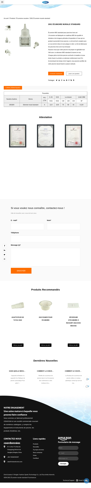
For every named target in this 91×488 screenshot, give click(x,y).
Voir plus (45, 189)
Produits (12, 18)
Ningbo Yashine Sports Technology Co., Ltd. (28, 474)
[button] (8, 21)
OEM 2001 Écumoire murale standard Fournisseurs (20, 477)
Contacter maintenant (56, 73)
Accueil (6, 18)
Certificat (36, 458)
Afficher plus (17, 345)
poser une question (74, 73)
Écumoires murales (22, 18)
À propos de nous (38, 449)
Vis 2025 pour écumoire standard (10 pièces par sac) (46, 320)
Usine (34, 455)
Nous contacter (37, 452)
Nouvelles (36, 447)
